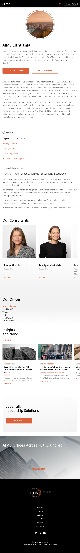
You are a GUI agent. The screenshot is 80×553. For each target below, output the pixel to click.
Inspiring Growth (8, 148)
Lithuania (7, 363)
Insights (40, 515)
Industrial (7, 375)
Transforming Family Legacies (13, 158)
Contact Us (40, 526)
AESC (36, 544)
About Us (40, 523)
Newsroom (50, 363)
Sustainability (40, 519)
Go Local (72, 4)
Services (40, 508)
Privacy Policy (53, 544)
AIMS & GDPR (43, 544)
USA (13, 363)
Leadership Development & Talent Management (52, 372)
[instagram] (44, 533)
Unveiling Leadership (10, 143)
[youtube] (40, 533)
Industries (40, 511)
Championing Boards (10, 153)
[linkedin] (35, 533)
